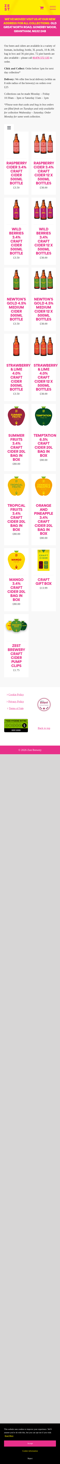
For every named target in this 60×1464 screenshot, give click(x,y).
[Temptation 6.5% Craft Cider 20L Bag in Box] (44, 405)
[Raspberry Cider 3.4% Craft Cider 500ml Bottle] (16, 133)
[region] (30, 1443)
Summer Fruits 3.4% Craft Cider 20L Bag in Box (16, 448)
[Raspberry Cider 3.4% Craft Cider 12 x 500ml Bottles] (44, 133)
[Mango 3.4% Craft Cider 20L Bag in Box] (16, 550)
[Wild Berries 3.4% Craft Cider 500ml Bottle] (16, 199)
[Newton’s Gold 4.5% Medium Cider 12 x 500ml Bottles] (44, 269)
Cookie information (30, 1451)
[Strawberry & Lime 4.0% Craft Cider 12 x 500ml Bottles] (44, 335)
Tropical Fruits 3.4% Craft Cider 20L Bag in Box (16, 518)
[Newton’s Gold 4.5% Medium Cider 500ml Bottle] (16, 269)
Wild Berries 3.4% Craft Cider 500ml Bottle (16, 241)
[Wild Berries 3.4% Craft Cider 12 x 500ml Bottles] (44, 199)
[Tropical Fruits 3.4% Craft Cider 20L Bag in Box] (16, 475)
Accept (30, 1443)
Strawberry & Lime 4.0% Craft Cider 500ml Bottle (18, 378)
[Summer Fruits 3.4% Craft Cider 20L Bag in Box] (16, 405)
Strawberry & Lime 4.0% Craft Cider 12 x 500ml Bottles (46, 378)
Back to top (44, 728)
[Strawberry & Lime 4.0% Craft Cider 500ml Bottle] (16, 335)
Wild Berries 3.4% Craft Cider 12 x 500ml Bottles (43, 241)
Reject (30, 1458)
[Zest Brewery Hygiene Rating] (16, 718)
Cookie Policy (16, 694)
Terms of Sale (16, 708)
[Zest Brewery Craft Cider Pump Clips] (16, 616)
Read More (9, 1436)
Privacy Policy (16, 701)
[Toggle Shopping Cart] (42, 8)
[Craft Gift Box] (44, 550)
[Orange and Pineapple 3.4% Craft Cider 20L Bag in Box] (44, 475)
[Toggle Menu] (53, 8)
